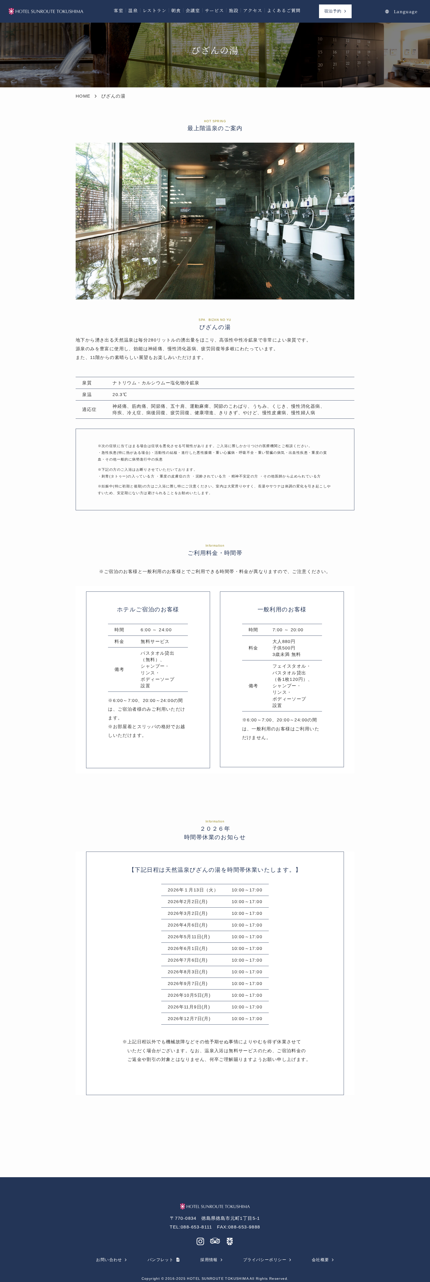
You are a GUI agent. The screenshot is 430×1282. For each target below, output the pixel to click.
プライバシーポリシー (264, 1260)
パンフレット (160, 1260)
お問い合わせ (109, 1260)
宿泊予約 (333, 11)
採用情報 (209, 1260)
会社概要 (320, 1260)
